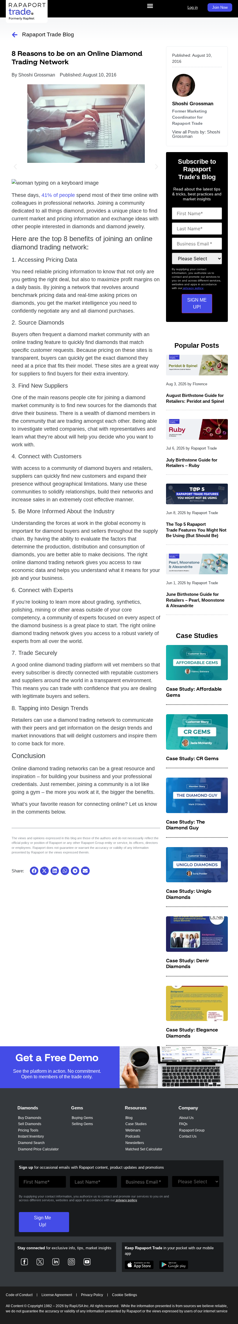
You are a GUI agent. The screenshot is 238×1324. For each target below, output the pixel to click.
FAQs (183, 1124)
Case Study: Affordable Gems (194, 692)
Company (188, 1107)
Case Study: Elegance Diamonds (192, 1032)
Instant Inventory (31, 1136)
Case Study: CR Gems (192, 758)
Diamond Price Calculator (38, 1149)
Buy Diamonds (29, 1118)
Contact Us (187, 1136)
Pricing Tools (28, 1130)
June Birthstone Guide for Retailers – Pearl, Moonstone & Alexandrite (195, 600)
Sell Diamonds (29, 1124)
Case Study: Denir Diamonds (187, 963)
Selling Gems (82, 1124)
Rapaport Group (192, 1130)
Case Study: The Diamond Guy (185, 825)
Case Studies (136, 1124)
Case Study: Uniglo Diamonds (188, 894)
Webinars (132, 1130)
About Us (186, 1118)
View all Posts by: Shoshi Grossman (196, 134)
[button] (150, 6)
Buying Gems (82, 1118)
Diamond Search (31, 1143)
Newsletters (134, 1143)
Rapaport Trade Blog (48, 34)
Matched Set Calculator (143, 1149)
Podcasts (132, 1136)
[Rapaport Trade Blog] (15, 35)
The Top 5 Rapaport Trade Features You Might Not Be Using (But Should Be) (196, 530)
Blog (129, 1118)
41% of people (58, 195)
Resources (136, 1107)
